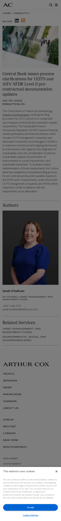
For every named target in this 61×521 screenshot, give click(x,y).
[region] (30, 494)
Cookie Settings (30, 515)
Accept (30, 507)
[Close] (56, 471)
